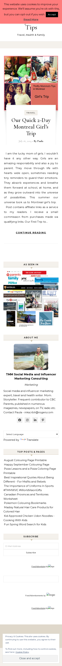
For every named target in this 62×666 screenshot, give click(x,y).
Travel (31, 113)
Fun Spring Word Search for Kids (25, 524)
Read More (31, 19)
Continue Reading (31, 232)
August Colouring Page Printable (25, 460)
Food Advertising (38, 566)
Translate (32, 439)
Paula (40, 141)
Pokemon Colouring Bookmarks (25, 503)
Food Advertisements (34, 596)
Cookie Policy (22, 652)
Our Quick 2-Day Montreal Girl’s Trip (31, 127)
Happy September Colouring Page (26, 464)
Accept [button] (52, 14)
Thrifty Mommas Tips (31, 24)
